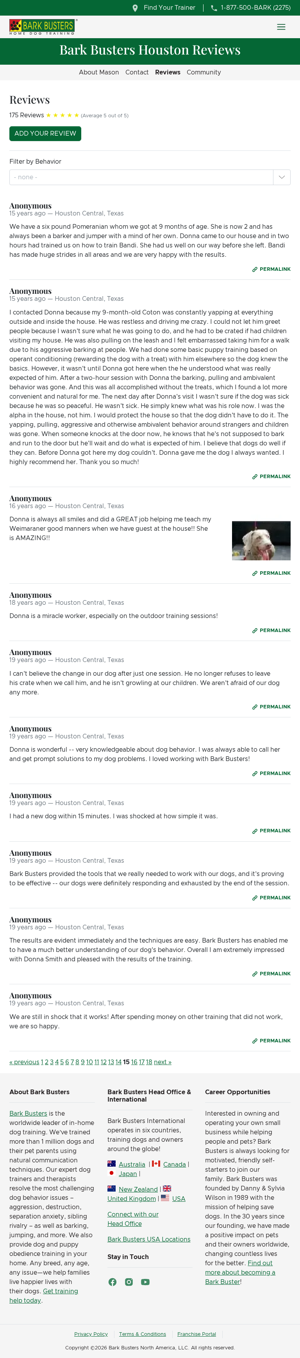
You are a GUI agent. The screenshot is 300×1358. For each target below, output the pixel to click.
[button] (281, 177)
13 (111, 1062)
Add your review (45, 134)
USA (179, 1199)
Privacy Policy (91, 1334)
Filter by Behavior (35, 162)
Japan (128, 1174)
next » (162, 1062)
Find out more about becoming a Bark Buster (240, 1272)
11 (97, 1062)
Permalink (275, 269)
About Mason (99, 72)
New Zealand (138, 1190)
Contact (137, 72)
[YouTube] (145, 1282)
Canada (174, 1165)
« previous (24, 1062)
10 (89, 1062)
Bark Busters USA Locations (149, 1239)
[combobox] (26, 177)
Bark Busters (28, 1114)
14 (118, 1062)
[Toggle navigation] (281, 27)
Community (204, 72)
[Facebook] (112, 1282)
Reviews (167, 72)
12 (104, 1062)
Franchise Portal (196, 1334)
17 (142, 1062)
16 (134, 1062)
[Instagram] (129, 1282)
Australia (132, 1165)
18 (149, 1062)
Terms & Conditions (142, 1334)
